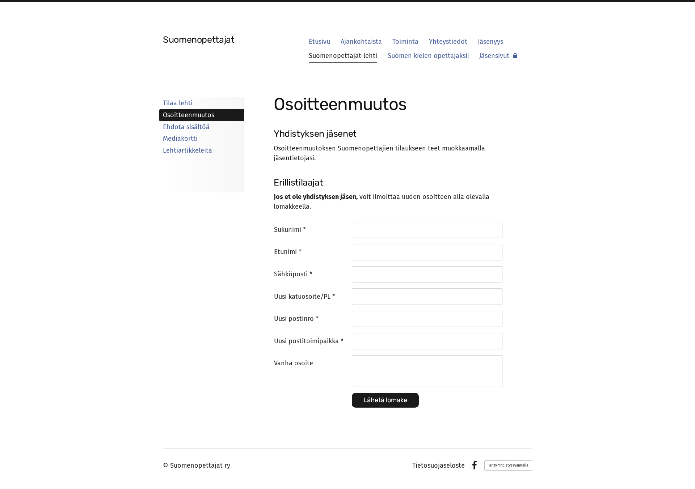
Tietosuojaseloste (438, 465)
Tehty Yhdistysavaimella (508, 465)
